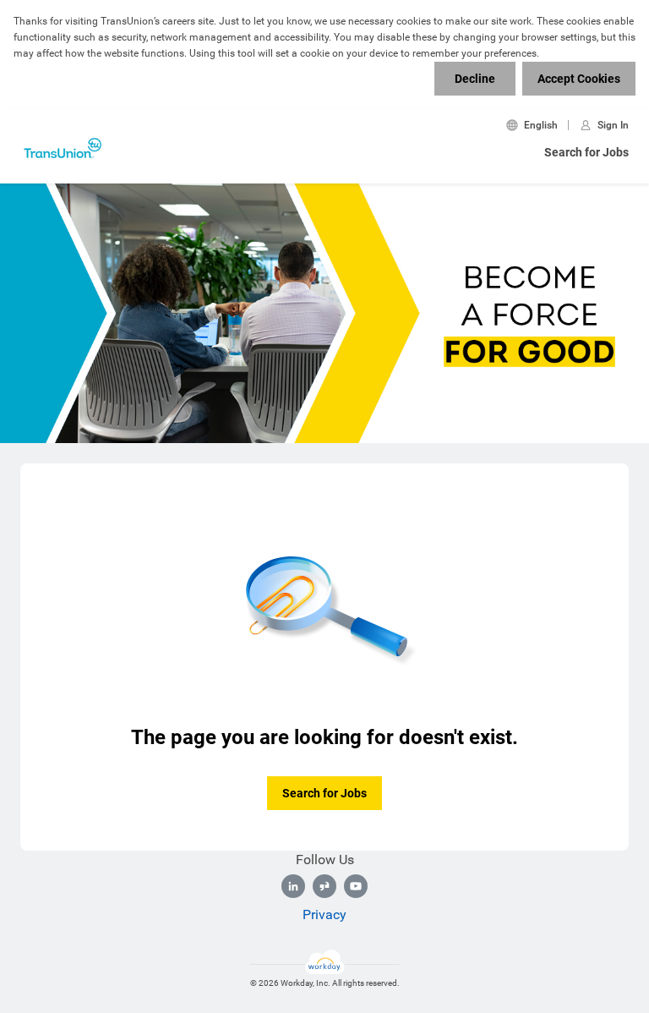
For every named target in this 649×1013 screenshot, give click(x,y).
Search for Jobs (586, 152)
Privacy (324, 914)
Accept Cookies (578, 78)
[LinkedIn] (293, 886)
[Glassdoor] (324, 886)
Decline (475, 78)
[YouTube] (356, 886)
